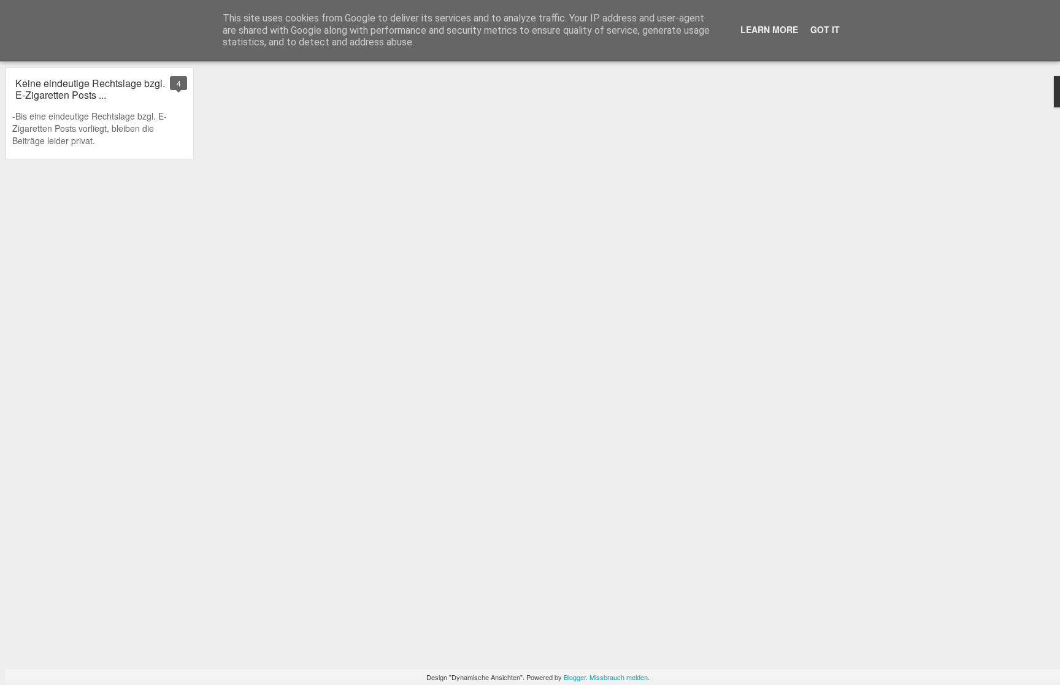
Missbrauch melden (619, 677)
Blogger (575, 677)
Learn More (769, 29)
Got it (825, 29)
